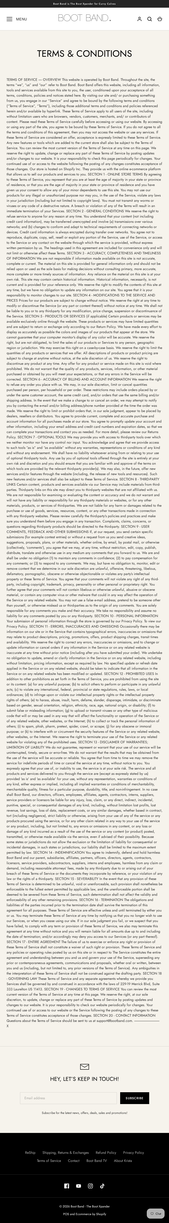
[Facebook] (67, 1186)
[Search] (149, 19)
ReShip (30, 1152)
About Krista (123, 1160)
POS (66, 1214)
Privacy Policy (133, 1152)
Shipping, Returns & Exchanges (65, 1152)
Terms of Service (49, 1160)
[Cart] (160, 19)
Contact (73, 1160)
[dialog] (84, 550)
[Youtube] (78, 1186)
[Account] (139, 19)
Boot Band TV (96, 1160)
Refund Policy (106, 1152)
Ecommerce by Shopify (91, 1214)
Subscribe (134, 1098)
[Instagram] (90, 1186)
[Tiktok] (102, 1186)
